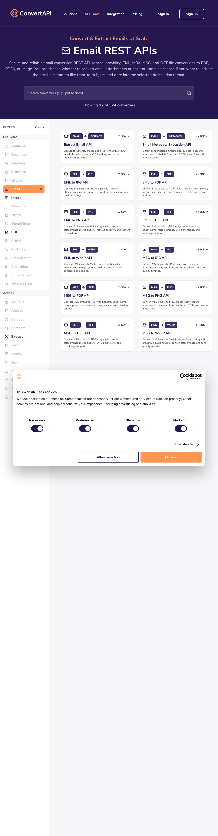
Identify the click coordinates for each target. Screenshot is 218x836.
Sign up (192, 14)
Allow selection (108, 457)
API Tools (92, 14)
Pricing (137, 14)
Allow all (171, 457)
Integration (115, 14)
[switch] (85, 428)
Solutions (70, 14)
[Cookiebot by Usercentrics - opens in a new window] (183, 376)
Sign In (163, 14)
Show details (183, 444)
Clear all (40, 127)
